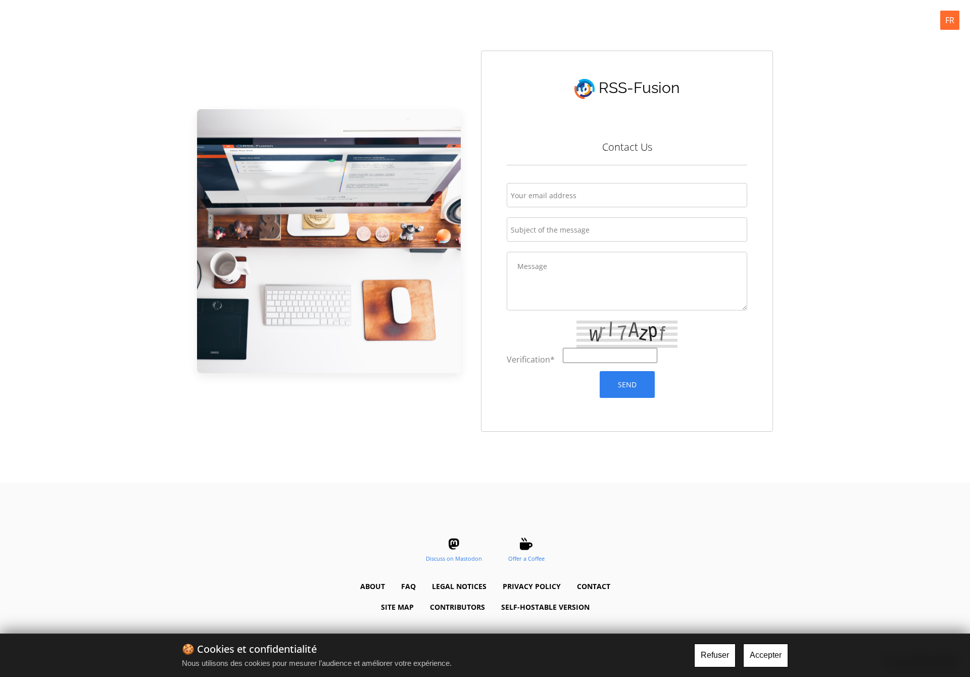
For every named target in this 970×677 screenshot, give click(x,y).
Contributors (457, 607)
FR (949, 20)
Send (627, 384)
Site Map (397, 607)
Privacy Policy (532, 586)
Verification (531, 359)
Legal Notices (459, 586)
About (372, 586)
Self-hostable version (545, 607)
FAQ (408, 586)
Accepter (766, 655)
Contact (593, 586)
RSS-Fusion (637, 88)
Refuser (715, 655)
